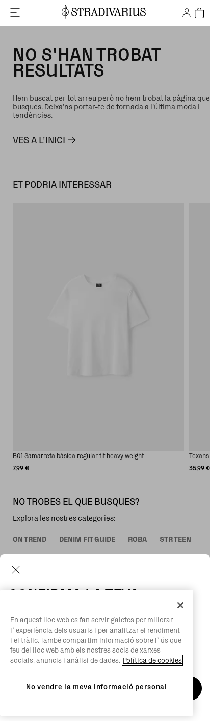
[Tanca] (180, 605)
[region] (96, 653)
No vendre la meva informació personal (96, 686)
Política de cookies (152, 660)
